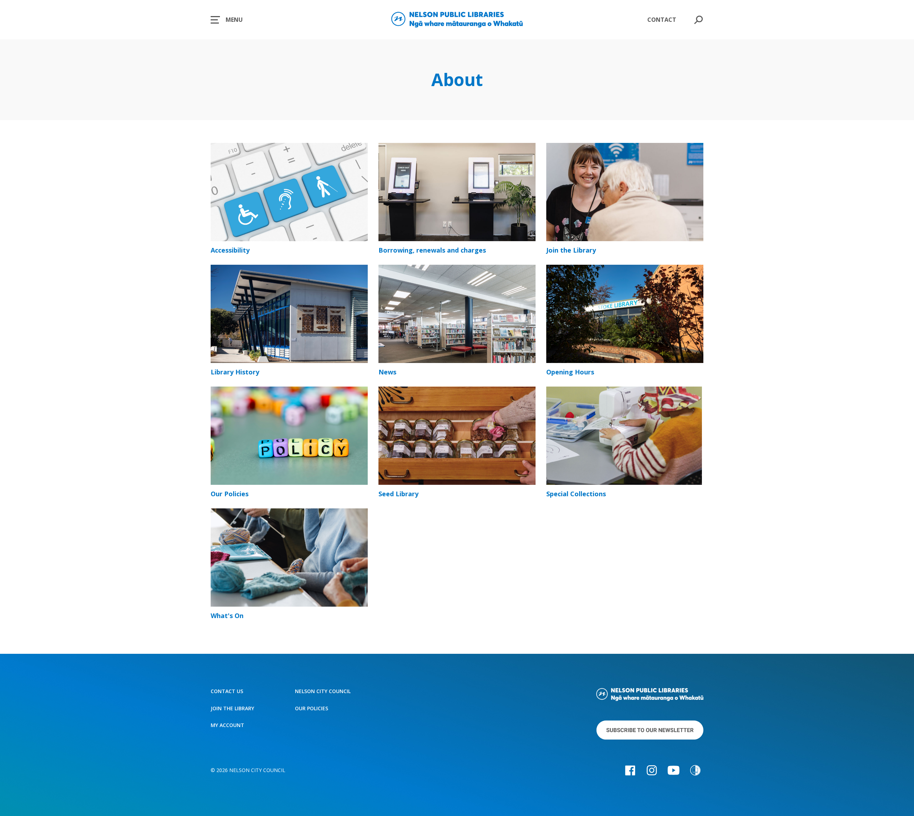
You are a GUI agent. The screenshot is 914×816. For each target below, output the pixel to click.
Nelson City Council (323, 691)
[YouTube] (674, 770)
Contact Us (227, 691)
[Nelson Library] (649, 695)
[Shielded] (695, 770)
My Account (227, 725)
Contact (661, 20)
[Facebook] (630, 770)
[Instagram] (652, 770)
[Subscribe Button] (649, 731)
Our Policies (311, 708)
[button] (227, 19)
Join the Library (232, 708)
